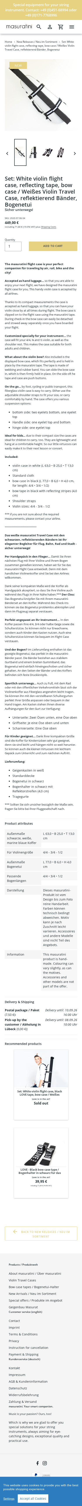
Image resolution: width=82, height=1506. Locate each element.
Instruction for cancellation (28, 1348)
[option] (21, 153)
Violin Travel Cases (22, 1280)
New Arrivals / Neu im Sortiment (32, 1294)
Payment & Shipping (23, 1354)
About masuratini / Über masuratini (35, 1273)
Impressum (17, 1375)
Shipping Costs (48, 226)
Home (8, 42)
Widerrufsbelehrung (24, 1395)
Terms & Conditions (23, 1334)
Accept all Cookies (33, 1498)
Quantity (10, 239)
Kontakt (14, 1368)
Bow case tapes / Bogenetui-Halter (34, 1287)
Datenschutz (18, 1388)
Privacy (14, 1341)
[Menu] (71, 27)
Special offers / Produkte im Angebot (35, 1300)
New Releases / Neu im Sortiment (37, 42)
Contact (14, 1321)
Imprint (14, 1327)
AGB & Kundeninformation (28, 1381)
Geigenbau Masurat (23, 1307)
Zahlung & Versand (23, 1402)
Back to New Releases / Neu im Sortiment (45, 1234)
